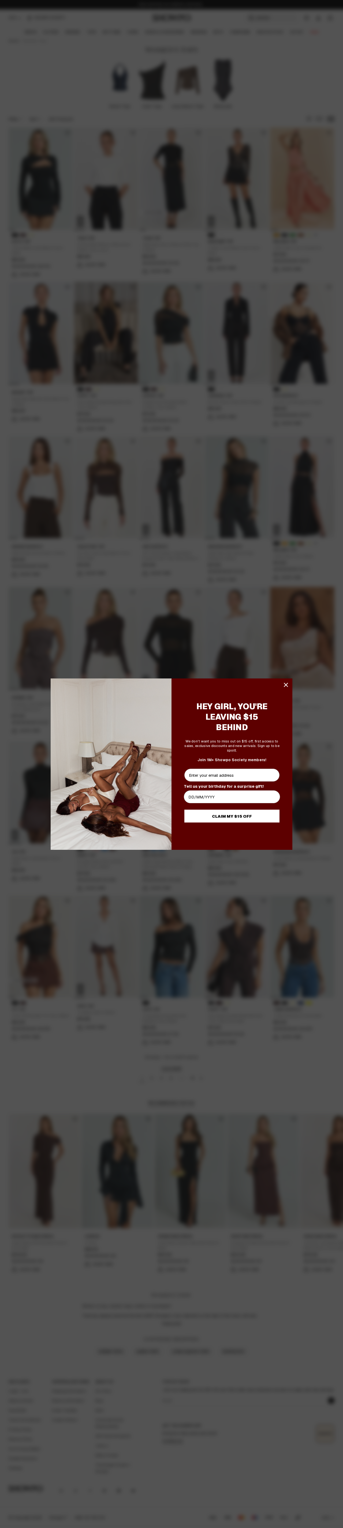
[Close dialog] (286, 685)
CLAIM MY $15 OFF (232, 816)
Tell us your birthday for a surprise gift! (224, 786)
